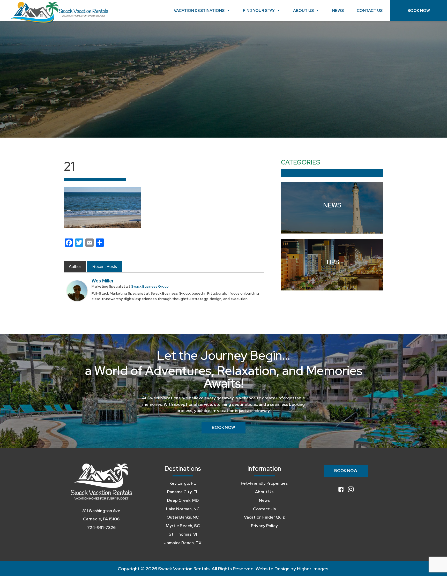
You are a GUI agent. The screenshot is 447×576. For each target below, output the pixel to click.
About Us (303, 10)
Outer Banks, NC (183, 517)
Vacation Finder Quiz (264, 517)
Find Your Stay (259, 10)
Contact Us (370, 10)
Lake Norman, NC (183, 509)
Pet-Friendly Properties (264, 483)
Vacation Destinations (199, 10)
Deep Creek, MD (183, 500)
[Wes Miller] (77, 290)
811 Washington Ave (101, 510)
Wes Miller (103, 281)
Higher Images (312, 569)
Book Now (418, 10)
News (338, 10)
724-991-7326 (101, 527)
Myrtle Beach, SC (183, 525)
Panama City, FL (183, 492)
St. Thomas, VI (183, 534)
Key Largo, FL (182, 483)
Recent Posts (104, 266)
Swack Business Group (150, 286)
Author (75, 266)
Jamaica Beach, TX (183, 542)
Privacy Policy (264, 525)
